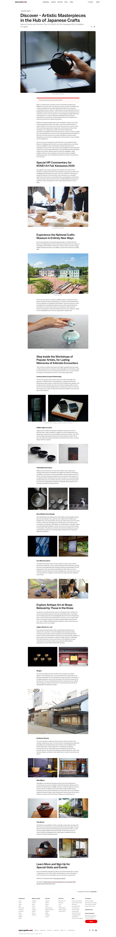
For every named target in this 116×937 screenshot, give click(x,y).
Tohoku (33, 902)
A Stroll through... (76, 909)
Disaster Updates (89, 900)
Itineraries (61, 902)
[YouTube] (96, 930)
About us (36, 930)
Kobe (20, 913)
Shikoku (34, 911)
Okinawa (34, 914)
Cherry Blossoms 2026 (90, 904)
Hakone (20, 916)
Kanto (33, 904)
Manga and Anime (49, 909)
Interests (53, 2)
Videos (71, 2)
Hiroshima (21, 909)
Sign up (91, 921)
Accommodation (62, 909)
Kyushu (34, 913)
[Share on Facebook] (91, 26)
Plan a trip (60, 2)
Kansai (33, 907)
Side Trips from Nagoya (77, 918)
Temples (47, 900)
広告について (63, 930)
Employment (43, 930)
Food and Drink (48, 907)
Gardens (47, 911)
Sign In (98, 2)
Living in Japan (62, 911)
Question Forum (89, 909)
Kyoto (20, 902)
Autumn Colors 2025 (90, 906)
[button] (38, 898)
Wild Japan (74, 904)
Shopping (47, 914)
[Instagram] (93, 930)
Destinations (46, 2)
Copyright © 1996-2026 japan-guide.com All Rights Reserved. (30, 933)
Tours (60, 904)
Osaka (20, 904)
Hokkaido (34, 900)
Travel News (88, 898)
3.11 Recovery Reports (77, 900)
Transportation (62, 907)
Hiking (46, 913)
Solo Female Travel (76, 913)
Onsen (46, 906)
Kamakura (21, 911)
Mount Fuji (21, 907)
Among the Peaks (76, 906)
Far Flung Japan (75, 907)
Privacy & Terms (71, 930)
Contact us (49, 930)
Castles (47, 904)
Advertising (56, 930)
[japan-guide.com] (21, 2)
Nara (20, 906)
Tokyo (20, 900)
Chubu (33, 906)
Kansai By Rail (75, 916)
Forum (66, 2)
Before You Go (62, 900)
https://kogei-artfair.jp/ (59, 878)
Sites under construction (91, 902)
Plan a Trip (61, 898)
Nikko (20, 918)
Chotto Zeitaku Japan (77, 902)
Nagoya (20, 914)
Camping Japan (75, 911)
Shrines (47, 902)
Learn (60, 906)
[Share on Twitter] (94, 26)
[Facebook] (89, 930)
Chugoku (34, 909)
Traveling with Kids (76, 914)
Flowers (47, 916)
